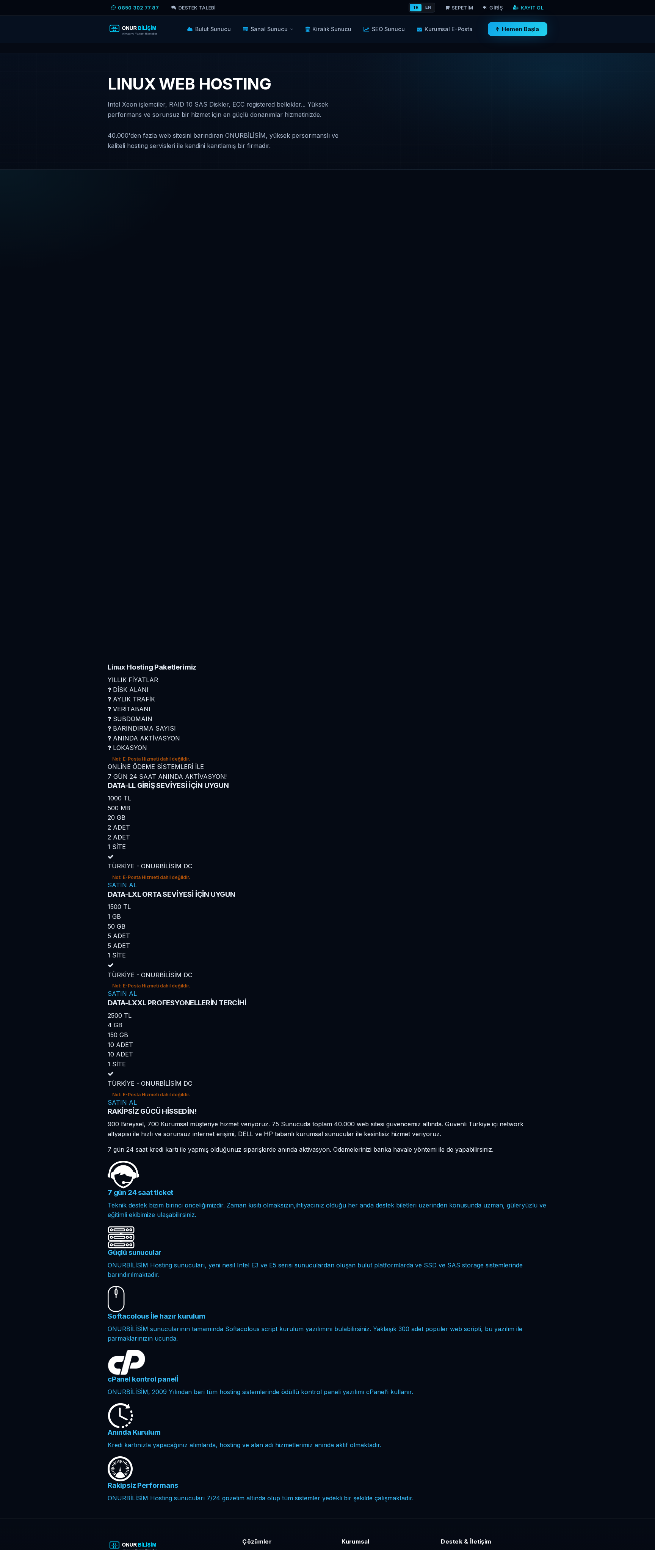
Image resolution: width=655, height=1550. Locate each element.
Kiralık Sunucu (331, 29)
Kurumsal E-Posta (449, 29)
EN (428, 7)
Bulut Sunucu (213, 29)
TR (415, 7)
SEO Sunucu (388, 29)
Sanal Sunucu (269, 29)
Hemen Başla (520, 29)
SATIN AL (122, 885)
